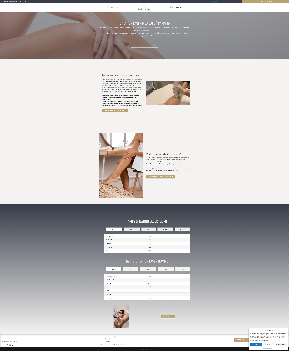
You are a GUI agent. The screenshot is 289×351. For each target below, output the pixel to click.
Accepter (256, 344)
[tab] (114, 229)
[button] (286, 330)
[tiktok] (12, 345)
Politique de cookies (267, 348)
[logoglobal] (144, 3)
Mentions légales (139, 349)
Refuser (268, 344)
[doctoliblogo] (214, 1)
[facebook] (7, 345)
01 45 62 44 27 (24, 1)
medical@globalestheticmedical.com (114, 344)
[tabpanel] (147, 243)
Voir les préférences (281, 344)
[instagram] (10, 345)
